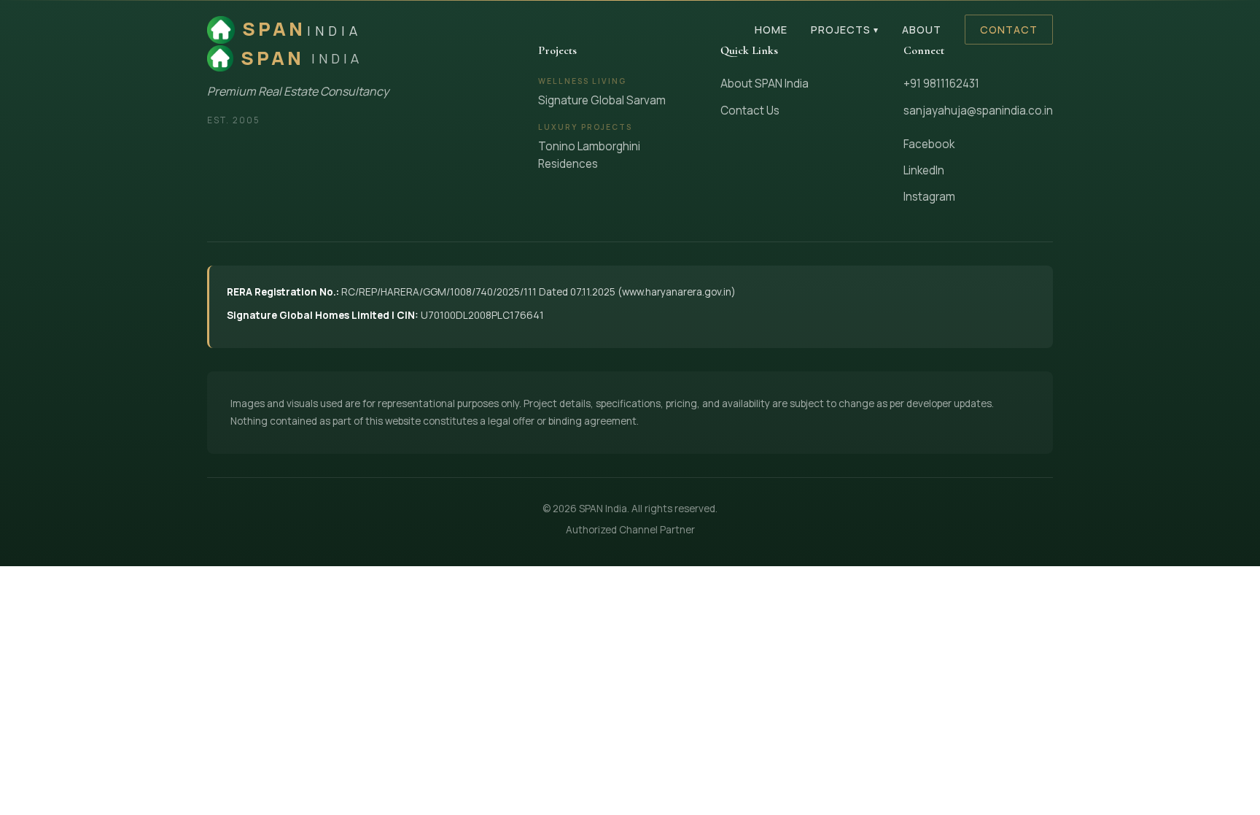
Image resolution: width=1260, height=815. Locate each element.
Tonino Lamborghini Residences (589, 155)
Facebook (928, 144)
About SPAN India (764, 83)
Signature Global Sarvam (602, 100)
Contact (1009, 29)
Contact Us (749, 110)
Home (771, 29)
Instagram (929, 196)
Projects (845, 29)
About (921, 29)
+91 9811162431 (941, 83)
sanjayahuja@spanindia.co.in (978, 110)
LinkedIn (923, 170)
